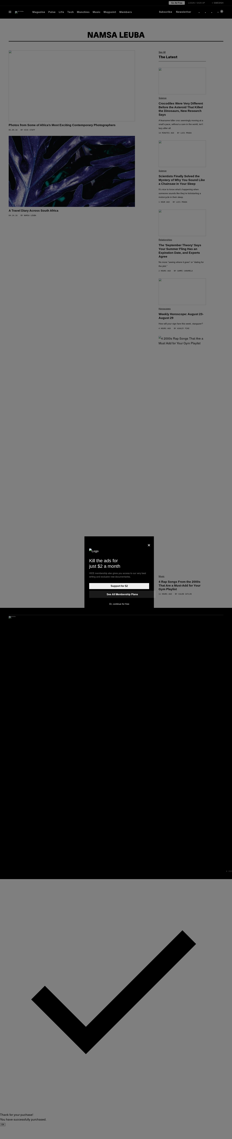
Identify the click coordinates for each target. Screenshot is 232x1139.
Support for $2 (119, 586)
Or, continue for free (119, 604)
